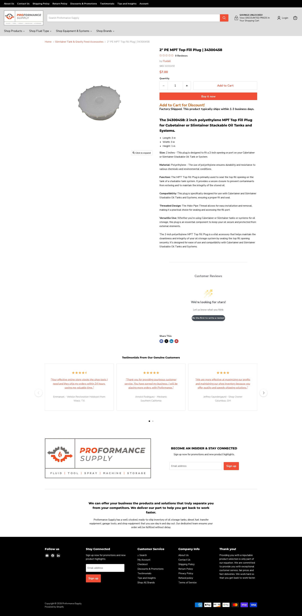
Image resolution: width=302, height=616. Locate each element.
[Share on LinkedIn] (171, 341)
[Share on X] (166, 341)
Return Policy (60, 3)
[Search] (224, 18)
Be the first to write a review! (208, 317)
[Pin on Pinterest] (176, 341)
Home (48, 41)
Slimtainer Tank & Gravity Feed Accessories (79, 41)
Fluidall (167, 61)
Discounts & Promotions (83, 3)
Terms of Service (187, 582)
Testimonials (107, 3)
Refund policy (185, 578)
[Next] (263, 393)
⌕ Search (142, 555)
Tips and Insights (126, 3)
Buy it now (208, 96)
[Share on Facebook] (161, 341)
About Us (9, 3)
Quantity (164, 78)
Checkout (142, 564)
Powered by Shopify (54, 606)
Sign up (231, 466)
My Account (143, 559)
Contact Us (23, 3)
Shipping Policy (41, 3)
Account (144, 3)
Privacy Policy (185, 573)
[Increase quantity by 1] (187, 85)
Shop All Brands (146, 582)
